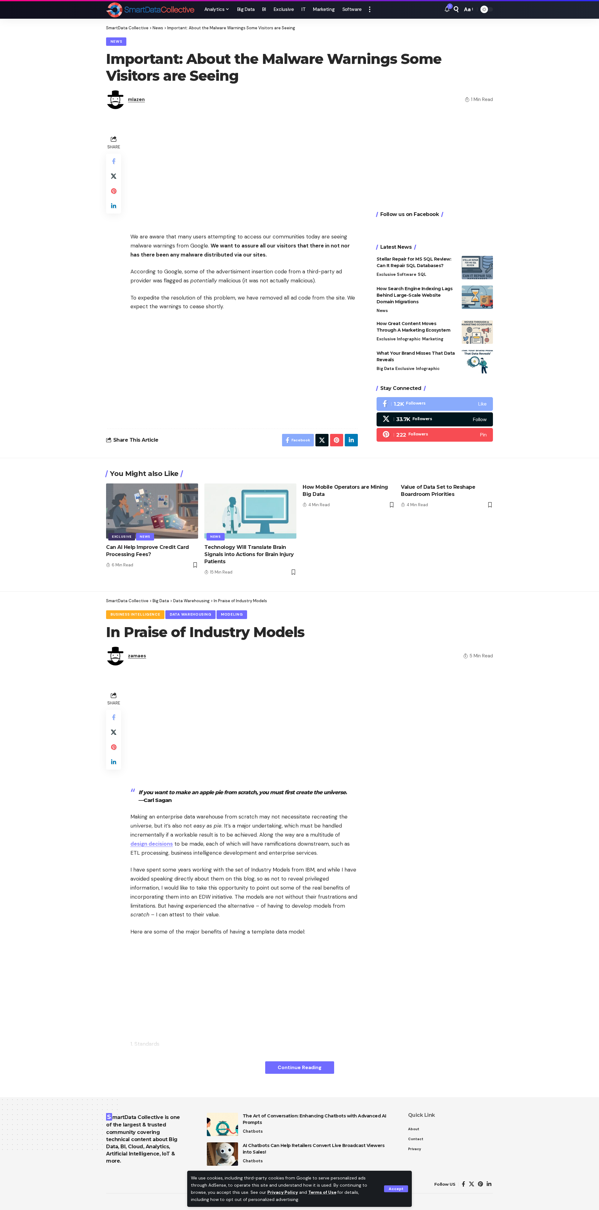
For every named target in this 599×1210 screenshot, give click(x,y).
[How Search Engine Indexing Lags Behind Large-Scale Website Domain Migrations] (477, 297)
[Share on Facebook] (113, 161)
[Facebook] (435, 404)
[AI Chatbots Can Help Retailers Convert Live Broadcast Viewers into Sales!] (222, 1154)
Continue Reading (300, 1067)
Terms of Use (322, 1192)
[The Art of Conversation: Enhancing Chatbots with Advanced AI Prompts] (222, 1124)
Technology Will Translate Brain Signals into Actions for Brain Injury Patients (249, 554)
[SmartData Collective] (150, 9)
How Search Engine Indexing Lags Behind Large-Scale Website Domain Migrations (415, 295)
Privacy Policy (282, 1192)
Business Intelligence (135, 614)
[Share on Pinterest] (113, 191)
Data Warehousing (190, 614)
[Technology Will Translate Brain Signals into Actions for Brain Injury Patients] (250, 511)
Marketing (432, 339)
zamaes (137, 656)
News (116, 41)
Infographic (409, 339)
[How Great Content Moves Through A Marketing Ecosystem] (477, 332)
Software (406, 274)
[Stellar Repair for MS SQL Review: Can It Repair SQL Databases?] (477, 267)
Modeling (232, 614)
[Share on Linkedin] (113, 206)
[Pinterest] (435, 435)
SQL (422, 274)
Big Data (385, 368)
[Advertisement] (244, 177)
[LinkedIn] (489, 1184)
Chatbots (253, 1131)
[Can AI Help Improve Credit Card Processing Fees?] (152, 511)
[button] (396, 1188)
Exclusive (386, 274)
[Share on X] (113, 176)
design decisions (151, 843)
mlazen (136, 99)
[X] (435, 419)
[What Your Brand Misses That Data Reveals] (477, 361)
